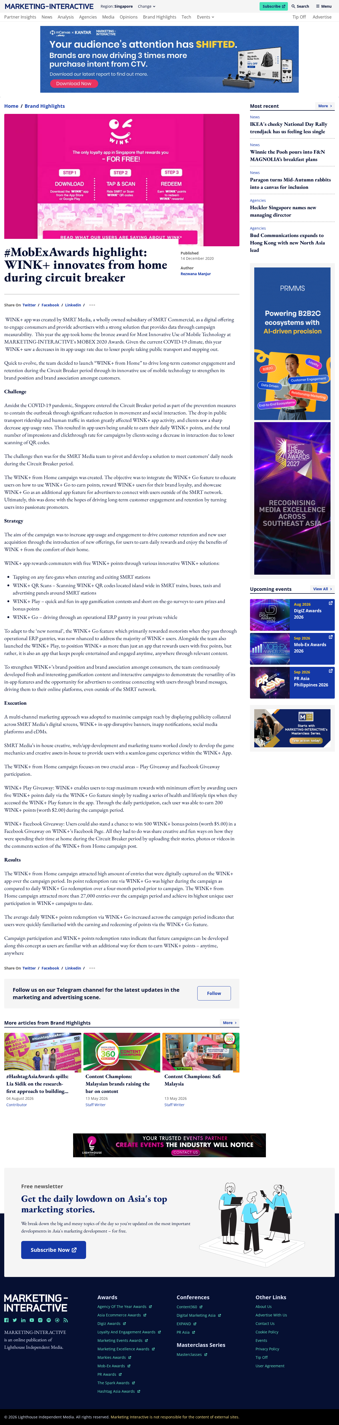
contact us (265, 1323)
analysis (66, 17)
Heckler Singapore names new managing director (283, 211)
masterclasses (192, 1354)
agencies (88, 17)
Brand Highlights (45, 106)
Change (144, 6)
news (47, 17)
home (11, 106)
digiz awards (111, 1323)
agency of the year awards (122, 1306)
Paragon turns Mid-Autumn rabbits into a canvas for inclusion (290, 183)
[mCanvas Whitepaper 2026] (169, 59)
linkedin (73, 305)
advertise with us (271, 1314)
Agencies (258, 200)
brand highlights (159, 17)
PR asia (186, 1332)
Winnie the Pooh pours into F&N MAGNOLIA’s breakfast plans (287, 155)
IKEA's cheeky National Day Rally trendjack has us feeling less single (288, 127)
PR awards (109, 1374)
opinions (129, 17)
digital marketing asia (197, 1315)
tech (186, 17)
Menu (326, 6)
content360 (189, 1306)
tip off (299, 17)
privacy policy (267, 1348)
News (255, 116)
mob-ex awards (113, 1365)
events (203, 17)
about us (264, 1306)
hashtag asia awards (116, 1391)
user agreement (270, 1365)
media (108, 17)
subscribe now (58, 1251)
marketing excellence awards (123, 1348)
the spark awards (116, 1382)
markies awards (114, 1357)
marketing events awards (120, 1340)
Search (303, 6)
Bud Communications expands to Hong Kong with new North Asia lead (287, 242)
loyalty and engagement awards (127, 1331)
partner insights (20, 17)
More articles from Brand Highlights (118, 1023)
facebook (50, 305)
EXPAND (186, 1323)
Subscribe (275, 7)
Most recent (289, 106)
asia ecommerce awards (119, 1314)
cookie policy (267, 1331)
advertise (322, 17)
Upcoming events (289, 589)
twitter (29, 305)
